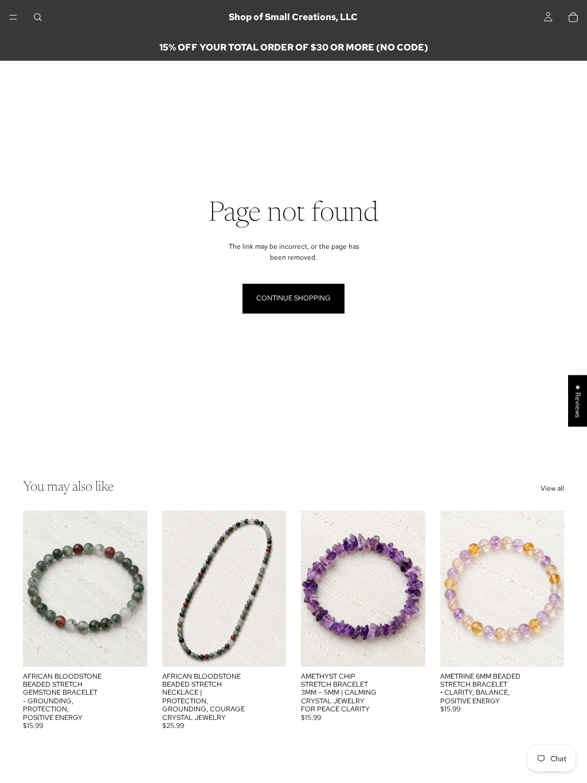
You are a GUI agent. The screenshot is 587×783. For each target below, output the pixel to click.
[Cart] (573, 17)
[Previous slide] (35, 588)
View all (552, 488)
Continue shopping (293, 298)
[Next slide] (134, 588)
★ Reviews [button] (577, 400)
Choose (139, 648)
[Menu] (13, 17)
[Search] (37, 17)
